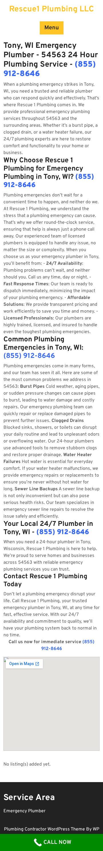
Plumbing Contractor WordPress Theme (45, 829)
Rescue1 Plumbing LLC (51, 9)
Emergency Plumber (24, 811)
